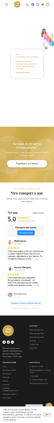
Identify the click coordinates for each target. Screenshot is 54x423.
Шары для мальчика (37, 333)
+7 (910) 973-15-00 (36, 366)
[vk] (12, 342)
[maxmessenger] (8, 342)
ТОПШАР (17, 4)
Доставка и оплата (9, 370)
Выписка (33, 341)
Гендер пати (34, 344)
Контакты (6, 385)
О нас (5, 366)
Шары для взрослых (37, 337)
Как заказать (7, 374)
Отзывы (5, 381)
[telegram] (4, 342)
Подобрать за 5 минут (27, 163)
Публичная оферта (9, 394)
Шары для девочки (36, 330)
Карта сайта (7, 398)
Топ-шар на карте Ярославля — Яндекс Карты (26, 308)
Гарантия (6, 377)
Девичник (33, 348)
